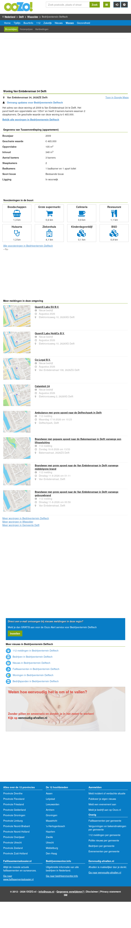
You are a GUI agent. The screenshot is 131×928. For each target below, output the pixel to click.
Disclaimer (92, 891)
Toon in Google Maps (117, 97)
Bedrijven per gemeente (101, 846)
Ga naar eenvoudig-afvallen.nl (105, 872)
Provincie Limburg (13, 820)
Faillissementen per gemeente (105, 820)
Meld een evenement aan (102, 804)
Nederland (10, 16)
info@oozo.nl (46, 891)
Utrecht (50, 842)
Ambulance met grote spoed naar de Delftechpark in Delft (68, 412)
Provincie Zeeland (13, 848)
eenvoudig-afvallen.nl (32, 718)
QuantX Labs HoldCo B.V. (49, 333)
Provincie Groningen (14, 815)
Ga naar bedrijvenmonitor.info (62, 876)
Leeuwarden (52, 804)
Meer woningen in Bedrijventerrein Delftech (25, 518)
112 (38, 23)
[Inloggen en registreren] (116, 5)
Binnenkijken (11, 29)
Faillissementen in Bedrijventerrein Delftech (35, 669)
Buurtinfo (28, 23)
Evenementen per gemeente (104, 851)
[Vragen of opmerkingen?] (124, 5)
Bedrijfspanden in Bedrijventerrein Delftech (35, 681)
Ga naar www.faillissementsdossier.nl (18, 877)
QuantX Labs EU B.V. (47, 307)
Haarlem (50, 831)
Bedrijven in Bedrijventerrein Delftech (32, 656)
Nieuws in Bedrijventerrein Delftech (31, 662)
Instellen (15, 633)
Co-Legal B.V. (42, 359)
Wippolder (32, 16)
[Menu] (106, 5)
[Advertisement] (65, 64)
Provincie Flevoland (13, 798)
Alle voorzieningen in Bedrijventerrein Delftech (28, 245)
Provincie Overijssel (13, 837)
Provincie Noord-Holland (16, 831)
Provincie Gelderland (14, 809)
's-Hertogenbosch (55, 826)
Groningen (51, 815)
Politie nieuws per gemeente (104, 840)
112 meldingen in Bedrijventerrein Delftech (35, 650)
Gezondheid (83, 23)
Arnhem (50, 809)
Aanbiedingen (41, 29)
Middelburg (52, 848)
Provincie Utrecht (12, 842)
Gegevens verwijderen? (70, 891)
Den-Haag (51, 853)
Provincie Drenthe (13, 793)
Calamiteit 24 (42, 386)
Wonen (70, 23)
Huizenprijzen (26, 29)
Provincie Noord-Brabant (16, 826)
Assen (49, 793)
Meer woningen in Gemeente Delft (20, 525)
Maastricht (51, 820)
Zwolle (49, 837)
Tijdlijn (17, 23)
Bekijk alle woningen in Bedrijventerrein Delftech (30, 119)
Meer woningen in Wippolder (17, 521)
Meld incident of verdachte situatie (107, 793)
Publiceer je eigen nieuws (102, 798)
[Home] (18, 6)
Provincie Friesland (13, 804)
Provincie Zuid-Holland (15, 853)
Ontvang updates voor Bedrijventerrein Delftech (35, 102)
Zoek (95, 4)
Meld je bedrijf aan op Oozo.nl (105, 809)
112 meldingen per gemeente (104, 835)
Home (7, 23)
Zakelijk (47, 23)
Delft (21, 16)
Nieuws (59, 23)
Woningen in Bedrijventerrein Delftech (32, 675)
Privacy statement (110, 891)
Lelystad (50, 798)
